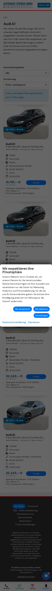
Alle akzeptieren (22, 309)
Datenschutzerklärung (14, 322)
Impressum (34, 322)
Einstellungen (41, 315)
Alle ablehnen (41, 309)
